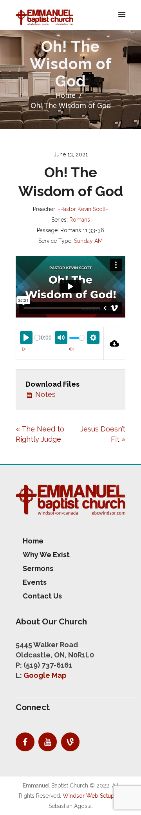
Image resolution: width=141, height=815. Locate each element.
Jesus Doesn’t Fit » (102, 434)
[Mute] (72, 349)
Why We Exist (46, 555)
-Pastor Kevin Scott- (83, 209)
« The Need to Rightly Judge (40, 434)
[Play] (24, 349)
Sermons (38, 568)
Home (66, 95)
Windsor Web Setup (88, 796)
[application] (59, 354)
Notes (44, 394)
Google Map (45, 675)
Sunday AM (88, 241)
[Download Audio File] (114, 343)
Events (35, 582)
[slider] (37, 337)
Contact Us (42, 596)
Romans (79, 220)
